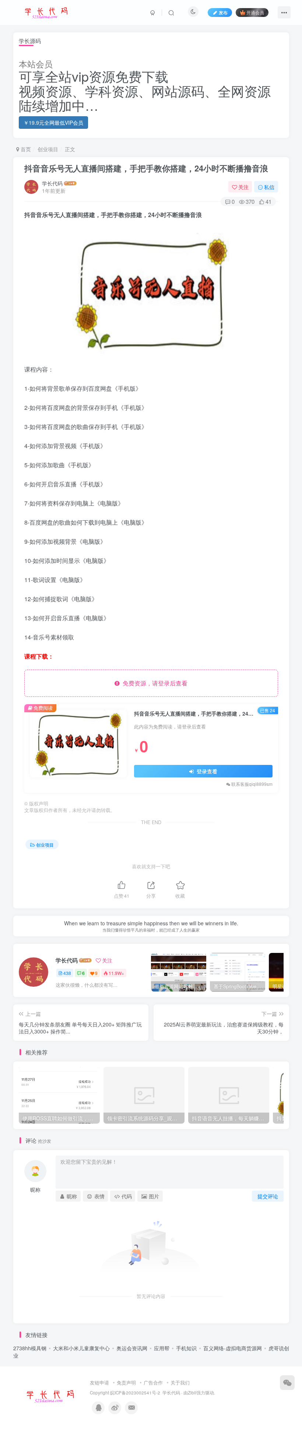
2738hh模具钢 (29, 1348)
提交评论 (267, 1196)
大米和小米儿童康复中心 (81, 1348)
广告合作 (153, 1382)
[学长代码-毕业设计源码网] (49, 1394)
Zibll (192, 1393)
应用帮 (161, 1348)
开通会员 (255, 12)
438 (67, 973)
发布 (223, 12)
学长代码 (52, 183)
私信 (269, 187)
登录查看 (206, 771)
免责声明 (126, 1382)
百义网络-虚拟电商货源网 (232, 1348)
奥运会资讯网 (131, 1348)
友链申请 (99, 1382)
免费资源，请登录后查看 (153, 683)
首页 (25, 149)
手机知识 (186, 1348)
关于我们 (180, 1382)
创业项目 (48, 149)
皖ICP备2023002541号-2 (135, 1393)
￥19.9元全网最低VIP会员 (53, 122)
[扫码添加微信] (287, 1382)
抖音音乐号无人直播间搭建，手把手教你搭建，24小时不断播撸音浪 (146, 168)
